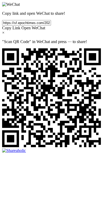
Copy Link (11, 28)
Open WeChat (33, 28)
